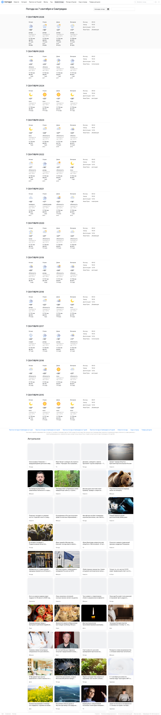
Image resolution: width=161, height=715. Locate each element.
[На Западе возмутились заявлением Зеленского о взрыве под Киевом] (40, 483)
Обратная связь (137, 713)
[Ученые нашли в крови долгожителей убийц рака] (120, 509)
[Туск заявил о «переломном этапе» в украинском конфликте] (93, 590)
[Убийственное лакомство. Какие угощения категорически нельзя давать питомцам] (93, 563)
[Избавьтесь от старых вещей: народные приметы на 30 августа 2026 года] (40, 563)
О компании (8, 713)
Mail (3, 713)
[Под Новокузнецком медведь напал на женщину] (120, 483)
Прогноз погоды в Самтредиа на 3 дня (21, 430)
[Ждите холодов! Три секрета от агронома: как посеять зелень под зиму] (93, 671)
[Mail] (2, 2)
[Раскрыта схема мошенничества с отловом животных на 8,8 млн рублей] (120, 644)
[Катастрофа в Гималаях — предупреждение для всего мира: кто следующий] (40, 456)
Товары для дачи (147, 430)
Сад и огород (135, 430)
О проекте (97, 713)
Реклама (14, 713)
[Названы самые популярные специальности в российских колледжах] (40, 644)
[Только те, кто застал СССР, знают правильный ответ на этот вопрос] (120, 563)
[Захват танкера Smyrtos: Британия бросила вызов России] (120, 456)
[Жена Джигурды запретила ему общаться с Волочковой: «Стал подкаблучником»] (93, 536)
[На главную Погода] (8, 2)
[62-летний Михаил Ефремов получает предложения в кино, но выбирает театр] (67, 644)
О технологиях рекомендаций (125, 713)
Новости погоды (123, 430)
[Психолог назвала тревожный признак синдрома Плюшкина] (120, 536)
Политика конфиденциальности (108, 713)
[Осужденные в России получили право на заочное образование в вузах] (67, 509)
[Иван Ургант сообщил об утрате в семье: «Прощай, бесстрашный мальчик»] (67, 456)
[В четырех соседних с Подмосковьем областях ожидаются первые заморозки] (40, 536)
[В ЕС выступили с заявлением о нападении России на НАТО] (67, 563)
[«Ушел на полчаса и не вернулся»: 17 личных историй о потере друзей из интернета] (120, 698)
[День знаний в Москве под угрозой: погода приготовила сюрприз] (67, 536)
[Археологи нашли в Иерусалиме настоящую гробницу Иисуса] (67, 617)
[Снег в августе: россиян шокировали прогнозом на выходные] (93, 644)
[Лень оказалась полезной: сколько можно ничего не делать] (67, 590)
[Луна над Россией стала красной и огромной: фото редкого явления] (120, 590)
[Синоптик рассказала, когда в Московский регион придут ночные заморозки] (67, 671)
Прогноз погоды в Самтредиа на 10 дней (102, 430)
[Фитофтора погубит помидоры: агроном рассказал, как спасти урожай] (93, 509)
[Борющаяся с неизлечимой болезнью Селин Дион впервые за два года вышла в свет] (93, 698)
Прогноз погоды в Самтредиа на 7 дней (75, 430)
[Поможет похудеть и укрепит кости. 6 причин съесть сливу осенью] (40, 509)
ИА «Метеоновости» (154, 713)
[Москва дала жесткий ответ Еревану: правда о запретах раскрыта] (93, 483)
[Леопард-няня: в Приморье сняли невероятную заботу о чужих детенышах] (67, 483)
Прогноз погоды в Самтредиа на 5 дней (48, 430)
